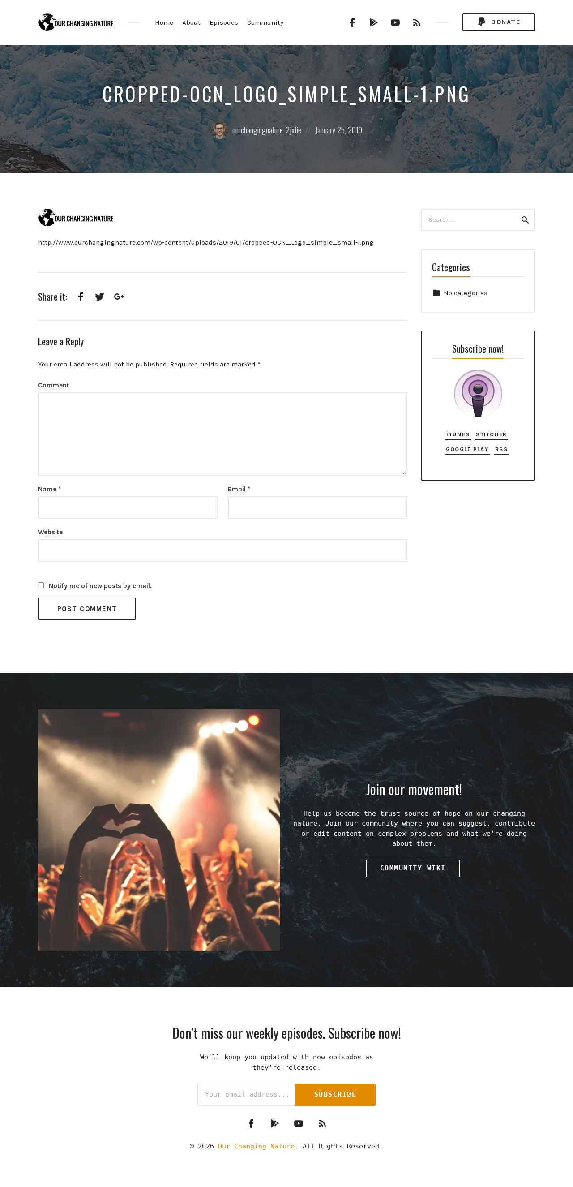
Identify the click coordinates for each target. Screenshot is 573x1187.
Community (265, 22)
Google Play (467, 449)
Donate (505, 22)
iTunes (458, 434)
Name (49, 489)
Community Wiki (413, 868)
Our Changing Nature (256, 1146)
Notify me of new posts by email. (100, 586)
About (191, 22)
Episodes (224, 22)
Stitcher (491, 434)
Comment (53, 385)
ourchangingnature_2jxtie (266, 130)
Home (164, 22)
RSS (501, 449)
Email (239, 489)
